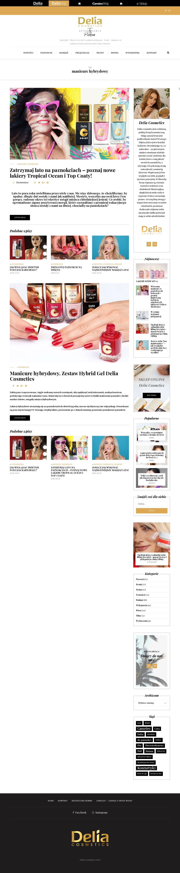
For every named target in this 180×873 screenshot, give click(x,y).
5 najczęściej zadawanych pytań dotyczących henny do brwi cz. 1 (152, 455)
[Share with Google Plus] (43, 182)
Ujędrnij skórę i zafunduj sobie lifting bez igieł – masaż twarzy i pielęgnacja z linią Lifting (159, 330)
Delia (140, 734)
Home (51, 801)
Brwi (147, 723)
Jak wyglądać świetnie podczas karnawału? (24, 268)
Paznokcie (46, 53)
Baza (139, 723)
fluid (139, 751)
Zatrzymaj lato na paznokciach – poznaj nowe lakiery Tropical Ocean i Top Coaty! (62, 172)
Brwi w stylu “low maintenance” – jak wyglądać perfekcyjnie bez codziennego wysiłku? (159, 347)
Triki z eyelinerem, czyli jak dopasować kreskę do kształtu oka (152, 477)
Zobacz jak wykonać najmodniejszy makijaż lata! (110, 268)
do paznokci (144, 740)
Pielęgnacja (82, 53)
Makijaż (63, 53)
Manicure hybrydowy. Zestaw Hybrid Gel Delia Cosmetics (64, 376)
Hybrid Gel (161, 751)
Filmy (138, 615)
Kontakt (152, 53)
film (139, 745)
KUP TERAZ (151, 395)
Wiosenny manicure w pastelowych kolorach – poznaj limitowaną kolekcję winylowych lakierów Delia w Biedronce (158, 296)
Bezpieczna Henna (82, 801)
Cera (157, 728)
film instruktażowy (154, 745)
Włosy (100, 53)
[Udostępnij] (35, 182)
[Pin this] (47, 182)
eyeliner (158, 740)
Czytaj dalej (20, 217)
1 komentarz (22, 182)
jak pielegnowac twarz (145, 762)
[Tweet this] (39, 182)
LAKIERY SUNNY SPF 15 (147, 281)
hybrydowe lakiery (144, 757)
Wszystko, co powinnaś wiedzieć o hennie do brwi (152, 433)
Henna (114, 53)
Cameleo (143, 729)
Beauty (139, 584)
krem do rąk (142, 774)
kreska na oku (156, 774)
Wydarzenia (133, 53)
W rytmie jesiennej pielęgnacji (156, 314)
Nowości (28, 53)
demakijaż (151, 734)
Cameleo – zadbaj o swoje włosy (114, 801)
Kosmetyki (146, 768)
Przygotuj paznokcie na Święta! (66, 268)
